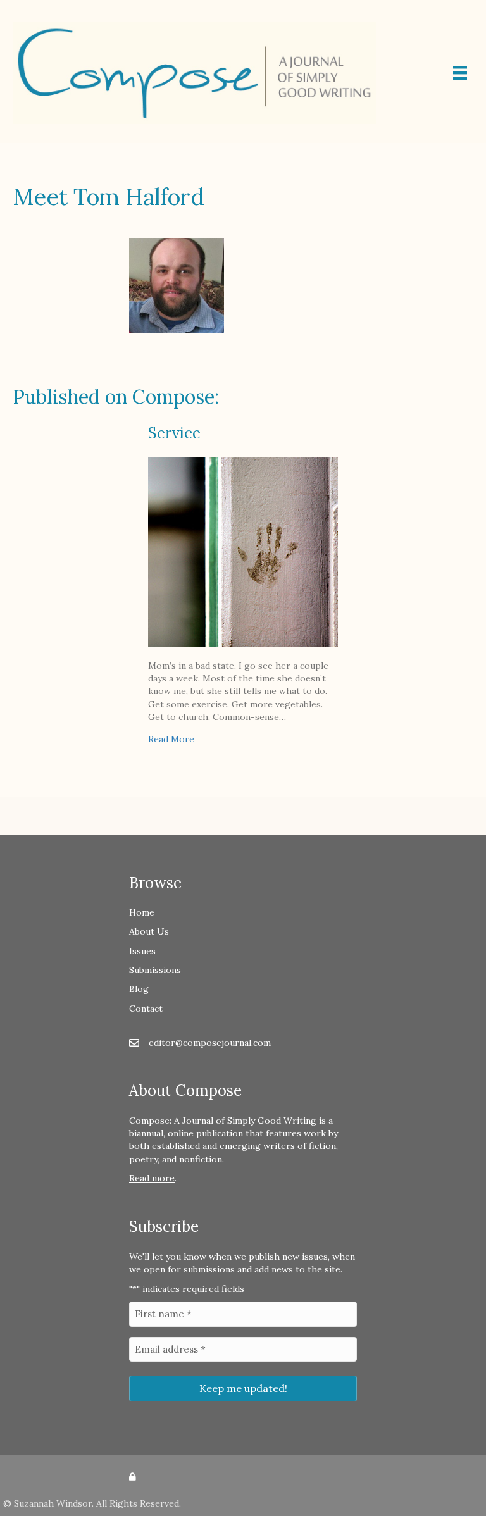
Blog (139, 989)
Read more (152, 1178)
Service (174, 433)
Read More (171, 739)
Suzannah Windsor (53, 1503)
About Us (149, 931)
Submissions (155, 970)
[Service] (243, 550)
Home (141, 912)
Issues (142, 951)
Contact (146, 1008)
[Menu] (460, 72)
